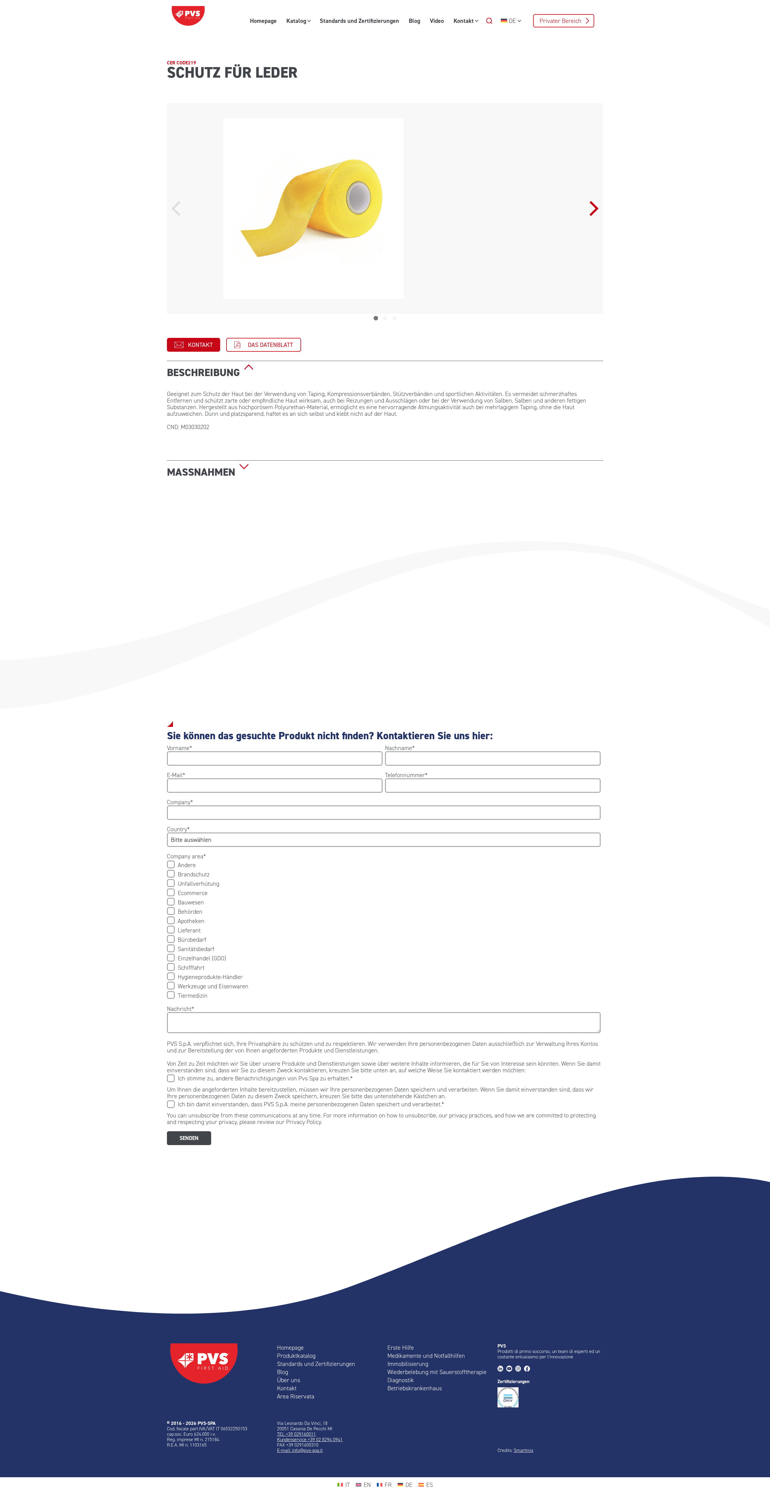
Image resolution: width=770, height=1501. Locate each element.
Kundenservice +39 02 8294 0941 (310, 1439)
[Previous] (177, 208)
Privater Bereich (560, 21)
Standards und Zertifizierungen (359, 21)
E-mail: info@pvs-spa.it (300, 1450)
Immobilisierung (407, 1364)
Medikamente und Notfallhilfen (426, 1356)
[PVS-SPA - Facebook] (528, 1369)
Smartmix (523, 1450)
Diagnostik (400, 1380)
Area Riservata (295, 1396)
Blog (414, 21)
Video (437, 21)
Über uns (288, 1380)
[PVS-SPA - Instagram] (519, 1369)
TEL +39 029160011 (296, 1434)
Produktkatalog (296, 1356)
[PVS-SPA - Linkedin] (501, 1369)
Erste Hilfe (400, 1347)
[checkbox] (384, 930)
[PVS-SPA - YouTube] (510, 1369)
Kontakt (464, 21)
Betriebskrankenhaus (414, 1388)
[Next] (592, 208)
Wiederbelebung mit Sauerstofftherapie (437, 1372)
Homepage (263, 21)
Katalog (296, 21)
